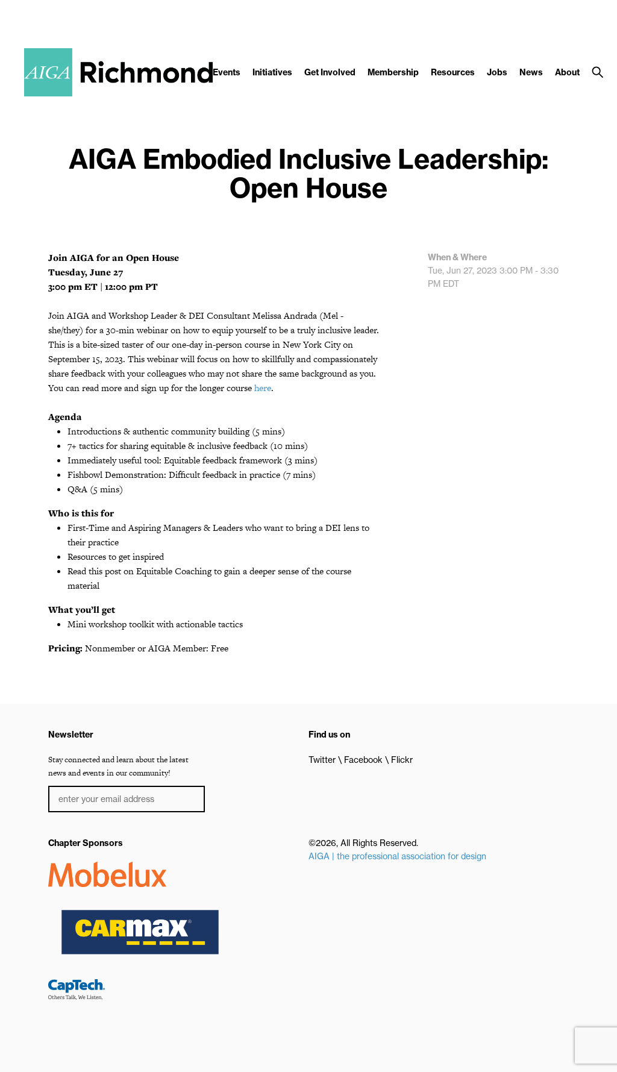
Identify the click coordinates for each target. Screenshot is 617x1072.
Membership (393, 72)
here (262, 387)
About (567, 72)
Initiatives (272, 72)
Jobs (497, 72)
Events (226, 72)
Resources (453, 72)
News (531, 72)
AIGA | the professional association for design (397, 856)
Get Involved (329, 72)
